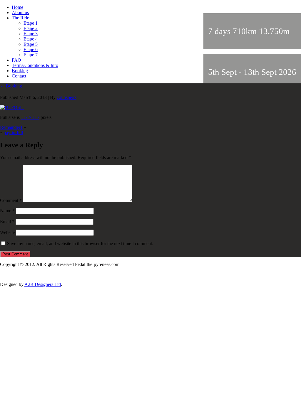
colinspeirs (66, 97)
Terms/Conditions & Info (35, 65)
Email (7, 221)
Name (7, 210)
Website (7, 232)
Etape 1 (31, 23)
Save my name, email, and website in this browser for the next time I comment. (80, 243)
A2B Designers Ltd (42, 284)
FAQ (16, 60)
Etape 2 (31, 28)
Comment (11, 200)
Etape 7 (31, 54)
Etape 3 (31, 33)
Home (17, 7)
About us (20, 12)
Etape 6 (31, 49)
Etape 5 (31, 44)
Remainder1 (11, 127)
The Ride (20, 17)
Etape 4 (31, 38)
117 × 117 (30, 117)
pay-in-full (13, 132)
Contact (19, 75)
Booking (20, 70)
